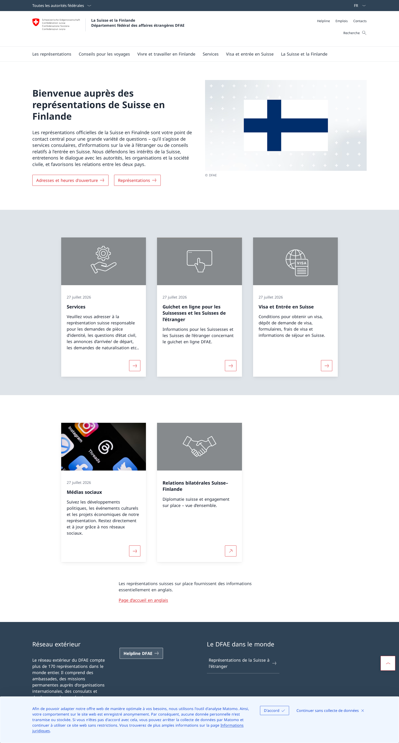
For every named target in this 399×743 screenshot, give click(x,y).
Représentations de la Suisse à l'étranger (239, 663)
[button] (52, 54)
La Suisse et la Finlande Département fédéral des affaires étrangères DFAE (137, 23)
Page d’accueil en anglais (143, 600)
